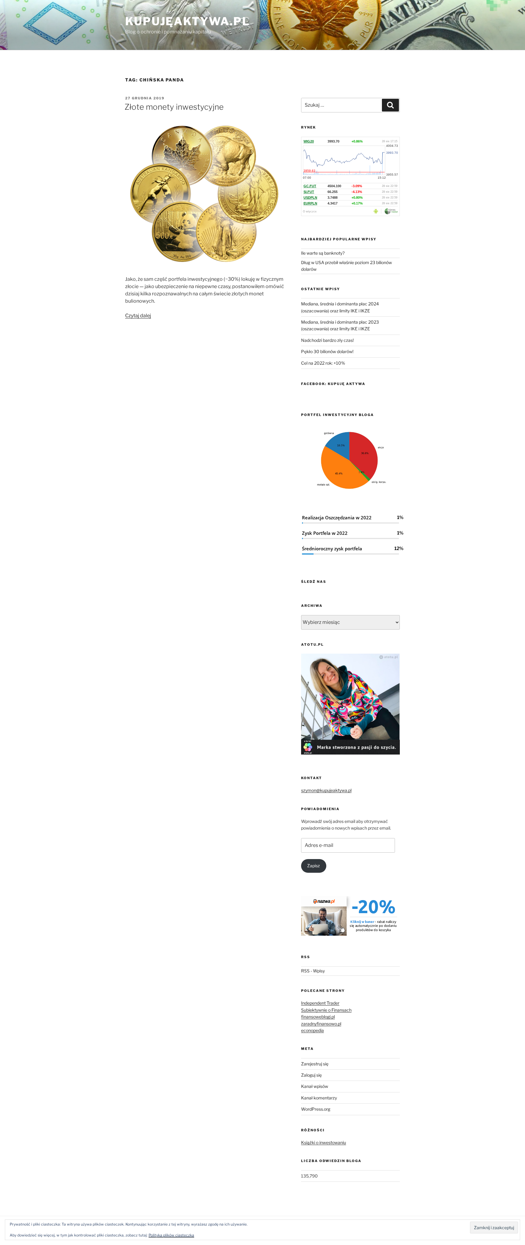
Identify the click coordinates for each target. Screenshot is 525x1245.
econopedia (312, 1030)
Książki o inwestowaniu (323, 1142)
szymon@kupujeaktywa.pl (326, 790)
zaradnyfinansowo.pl (321, 1023)
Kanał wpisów (314, 1086)
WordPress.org (315, 1109)
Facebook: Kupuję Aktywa (333, 384)
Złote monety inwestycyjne (174, 107)
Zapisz (313, 865)
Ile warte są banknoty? (323, 253)
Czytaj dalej (138, 315)
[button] (204, 193)
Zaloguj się (311, 1075)
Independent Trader (320, 1003)
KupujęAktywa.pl (187, 21)
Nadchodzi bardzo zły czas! (327, 340)
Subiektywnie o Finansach (326, 1010)
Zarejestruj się (314, 1063)
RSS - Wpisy (313, 970)
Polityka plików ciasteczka (171, 1235)
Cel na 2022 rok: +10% (323, 363)
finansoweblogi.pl (318, 1016)
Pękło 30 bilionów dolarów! (327, 351)
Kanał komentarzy (319, 1097)
